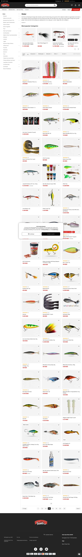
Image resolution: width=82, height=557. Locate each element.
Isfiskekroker (6, 45)
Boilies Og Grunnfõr (7, 18)
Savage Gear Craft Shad (48, 497)
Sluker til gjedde (6, 26)
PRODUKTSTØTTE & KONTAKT (8, 541)
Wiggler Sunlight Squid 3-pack (69, 417)
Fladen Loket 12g (46, 208)
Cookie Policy (55, 229)
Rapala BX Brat (46, 288)
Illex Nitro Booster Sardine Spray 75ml (51, 470)
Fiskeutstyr (4, 9)
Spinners (5, 51)
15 (42, 508)
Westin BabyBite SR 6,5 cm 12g (69, 133)
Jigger (4, 41)
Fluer (4, 28)
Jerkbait (5, 39)
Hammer (24, 314)
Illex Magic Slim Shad (27, 391)
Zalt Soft (24, 418)
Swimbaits (5, 56)
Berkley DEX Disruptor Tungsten (69, 236)
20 (60, 508)
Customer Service (49, 534)
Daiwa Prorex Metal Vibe (68, 340)
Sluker (4, 14)
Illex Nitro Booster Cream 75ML (49, 183)
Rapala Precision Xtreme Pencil (69, 107)
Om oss (18, 537)
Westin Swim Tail (46, 391)
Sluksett (5, 16)
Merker (69, 9)
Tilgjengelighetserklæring (22, 540)
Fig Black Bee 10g (26, 288)
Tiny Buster (45, 418)
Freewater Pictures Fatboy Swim (70, 288)
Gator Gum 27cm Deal (27, 471)
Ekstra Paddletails (7, 68)
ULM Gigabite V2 (66, 443)
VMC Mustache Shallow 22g (49, 340)
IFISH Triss (65, 183)
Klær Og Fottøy (20, 9)
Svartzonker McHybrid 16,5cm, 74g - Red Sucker (58, 43)
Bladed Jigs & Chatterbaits (8, 22)
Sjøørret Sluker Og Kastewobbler (10, 35)
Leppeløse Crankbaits (7, 62)
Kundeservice (58, 1)
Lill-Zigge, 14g (26, 365)
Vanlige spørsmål (32, 540)
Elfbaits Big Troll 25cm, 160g (69, 364)
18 (52, 508)
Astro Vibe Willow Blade (48, 444)
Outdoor (27, 9)
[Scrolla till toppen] (51, 503)
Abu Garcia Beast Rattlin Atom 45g (30, 338)
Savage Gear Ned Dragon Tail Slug (70, 497)
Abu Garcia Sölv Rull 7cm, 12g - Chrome (73, 43)
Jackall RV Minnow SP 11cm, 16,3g (30, 183)
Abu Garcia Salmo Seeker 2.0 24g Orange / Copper (28, 43)
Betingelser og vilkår (8, 537)
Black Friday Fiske (66, 544)
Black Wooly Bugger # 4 (43, 43)
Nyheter (64, 9)
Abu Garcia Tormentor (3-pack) (29, 132)
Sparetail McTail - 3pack (48, 314)
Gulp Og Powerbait (7, 30)
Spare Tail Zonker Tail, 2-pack (29, 159)
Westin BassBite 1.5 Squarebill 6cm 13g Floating (71, 392)
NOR (5, 1)
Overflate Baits (6, 64)
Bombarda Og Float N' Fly (8, 20)
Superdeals (76, 9)
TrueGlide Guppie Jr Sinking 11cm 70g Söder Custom (31, 445)
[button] (71, 1)
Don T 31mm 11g (66, 262)
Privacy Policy (45, 229)
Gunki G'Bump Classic (47, 107)
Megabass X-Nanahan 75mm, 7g (29, 81)
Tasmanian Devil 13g (47, 81)
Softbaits (5, 37)
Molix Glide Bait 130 (47, 133)
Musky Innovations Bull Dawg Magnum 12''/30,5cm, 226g (51, 262)
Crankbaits (5, 66)
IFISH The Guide (46, 158)
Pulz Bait (5, 47)
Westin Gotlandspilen (67, 81)
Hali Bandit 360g (66, 314)
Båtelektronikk (12, 9)
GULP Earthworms (26, 261)
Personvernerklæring (33, 537)
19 (56, 508)
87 (64, 508)
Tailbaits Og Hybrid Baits (8, 58)
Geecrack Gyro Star (67, 471)
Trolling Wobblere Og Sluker (9, 60)
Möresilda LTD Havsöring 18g (49, 364)
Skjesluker (5, 49)
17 (49, 508)
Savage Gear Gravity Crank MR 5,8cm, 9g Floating (71, 210)
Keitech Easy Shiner (67, 159)
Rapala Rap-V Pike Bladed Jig (29, 496)
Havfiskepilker (6, 32)
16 (45, 508)
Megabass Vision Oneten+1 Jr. (29, 107)
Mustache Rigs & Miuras (8, 43)
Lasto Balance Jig (26, 208)
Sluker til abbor (6, 24)
